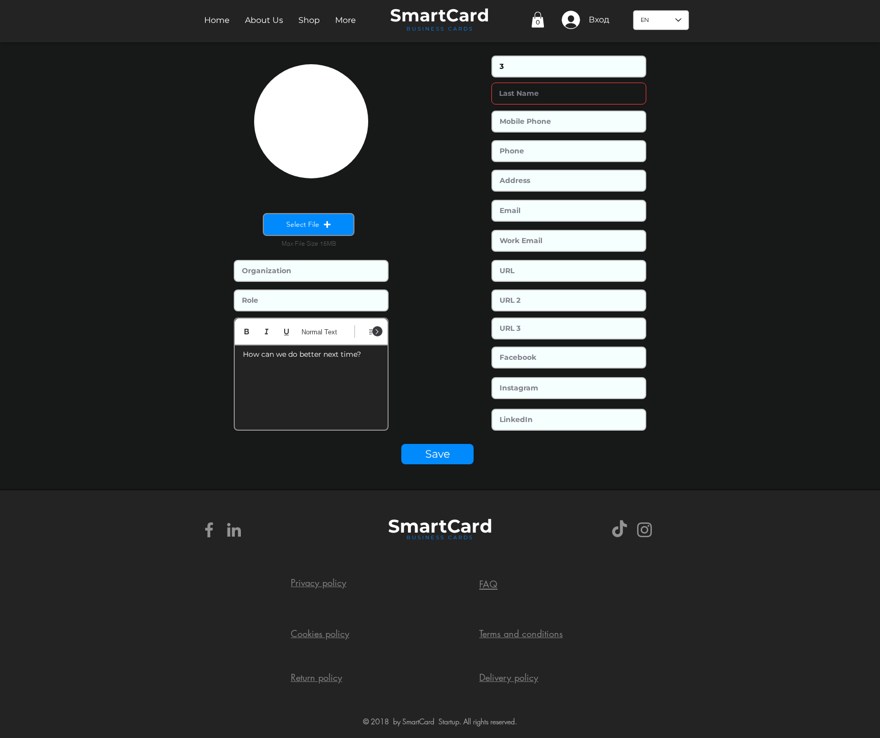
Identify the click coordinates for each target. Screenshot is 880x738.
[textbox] (311, 384)
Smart (417, 526)
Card (467, 15)
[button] (264, 20)
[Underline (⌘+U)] (286, 331)
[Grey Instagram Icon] (644, 530)
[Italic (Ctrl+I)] (266, 331)
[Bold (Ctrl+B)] (246, 331)
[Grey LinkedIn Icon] (234, 530)
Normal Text (319, 332)
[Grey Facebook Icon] (209, 530)
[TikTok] (619, 530)
